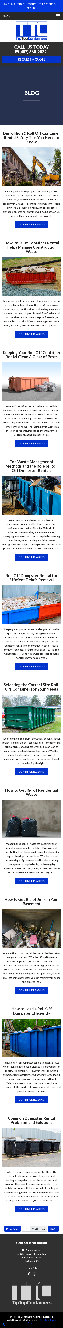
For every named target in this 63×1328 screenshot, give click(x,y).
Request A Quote (31, 59)
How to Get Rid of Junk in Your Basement (31, 901)
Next (53, 1228)
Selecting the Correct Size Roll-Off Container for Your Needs (31, 687)
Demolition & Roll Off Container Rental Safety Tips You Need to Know (31, 137)
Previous (12, 1228)
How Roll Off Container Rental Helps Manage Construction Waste (31, 247)
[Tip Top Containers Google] (34, 1273)
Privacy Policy (31, 1267)
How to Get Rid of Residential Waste (31, 792)
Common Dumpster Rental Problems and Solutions (31, 1120)
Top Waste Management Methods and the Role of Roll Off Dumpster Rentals (31, 466)
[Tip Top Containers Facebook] (28, 1273)
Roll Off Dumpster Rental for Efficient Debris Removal (31, 577)
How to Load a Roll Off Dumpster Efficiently (31, 1011)
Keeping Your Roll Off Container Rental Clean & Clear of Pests (31, 354)
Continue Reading (32, 224)
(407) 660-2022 (33, 51)
